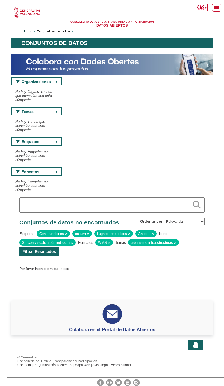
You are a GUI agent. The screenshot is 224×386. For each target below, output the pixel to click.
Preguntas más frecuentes (52, 365)
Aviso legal (100, 365)
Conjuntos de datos (53, 31)
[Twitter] (119, 382)
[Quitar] (66, 234)
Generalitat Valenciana (112, 12)
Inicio (28, 31)
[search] (197, 203)
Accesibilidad (121, 365)
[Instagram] (136, 382)
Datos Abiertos (112, 25)
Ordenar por (151, 221)
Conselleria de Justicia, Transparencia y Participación (112, 21)
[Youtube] (128, 382)
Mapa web (82, 365)
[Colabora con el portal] (112, 64)
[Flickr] (110, 382)
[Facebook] (101, 382)
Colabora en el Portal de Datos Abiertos (112, 329)
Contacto (24, 365)
